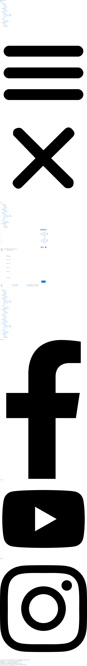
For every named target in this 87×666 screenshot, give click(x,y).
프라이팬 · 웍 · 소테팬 (7, 14)
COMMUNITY (4, 22)
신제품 (5, 13)
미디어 (5, 224)
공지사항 (5, 25)
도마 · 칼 (5, 16)
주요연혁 (5, 6)
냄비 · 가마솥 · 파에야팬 (7, 15)
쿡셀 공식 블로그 (6, 21)
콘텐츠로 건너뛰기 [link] (3, 0)
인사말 (5, 4)
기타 (4, 218)
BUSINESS (3, 8)
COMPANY (3, 3)
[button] (43, 115)
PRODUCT (3, 12)
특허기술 (5, 9)
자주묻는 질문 (6, 26)
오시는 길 (5, 7)
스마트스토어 (6, 20)
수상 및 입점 (6, 10)
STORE (3, 19)
